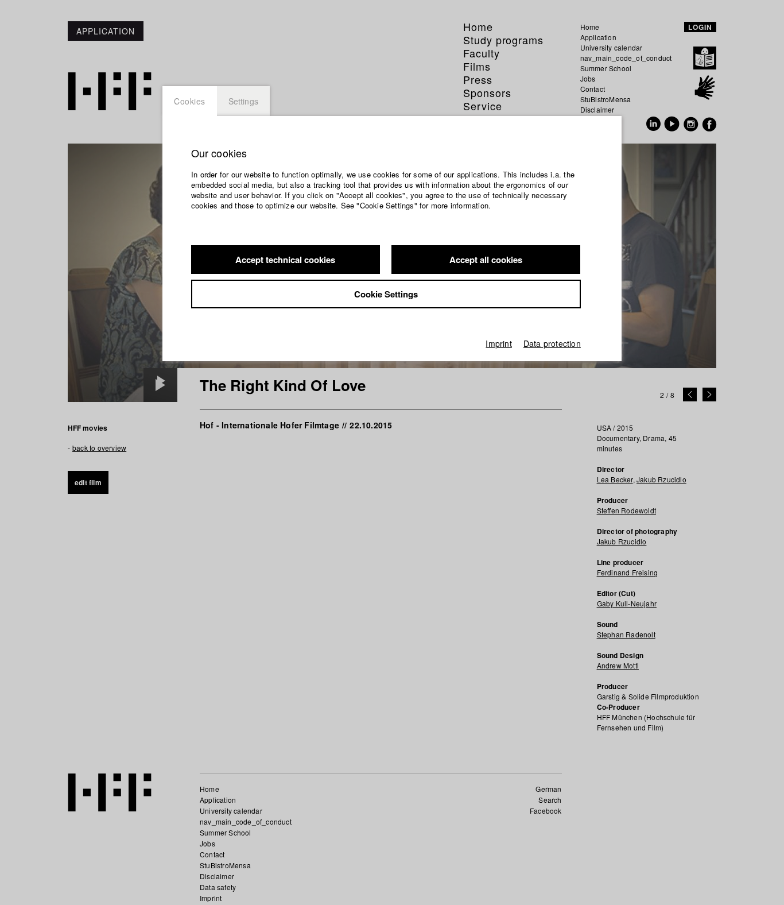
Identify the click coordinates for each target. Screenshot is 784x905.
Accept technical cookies (285, 259)
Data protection (552, 343)
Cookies (189, 101)
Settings (243, 101)
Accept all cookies (485, 259)
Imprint (498, 343)
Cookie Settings (386, 294)
